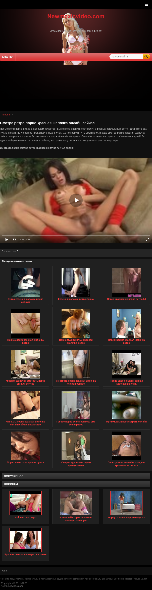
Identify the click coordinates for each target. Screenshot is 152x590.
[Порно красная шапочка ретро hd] (126, 297)
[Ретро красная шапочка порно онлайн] (25, 297)
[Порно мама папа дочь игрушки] (25, 460)
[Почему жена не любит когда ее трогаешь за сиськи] (126, 460)
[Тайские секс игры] (25, 503)
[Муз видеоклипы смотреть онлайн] (126, 419)
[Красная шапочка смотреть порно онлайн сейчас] (25, 378)
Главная (7, 56)
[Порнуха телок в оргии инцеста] (126, 503)
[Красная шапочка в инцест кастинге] (25, 540)
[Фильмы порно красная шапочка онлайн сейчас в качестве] (25, 419)
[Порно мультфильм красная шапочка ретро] (76, 337)
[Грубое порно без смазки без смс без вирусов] (76, 419)
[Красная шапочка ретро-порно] (76, 297)
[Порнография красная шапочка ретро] (126, 337)
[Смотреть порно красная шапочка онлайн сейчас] (76, 378)
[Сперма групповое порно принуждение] (76, 460)
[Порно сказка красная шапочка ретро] (25, 337)
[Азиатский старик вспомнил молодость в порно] (76, 503)
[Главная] (76, 18)
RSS (4, 570)
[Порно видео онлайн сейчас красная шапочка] (126, 378)
